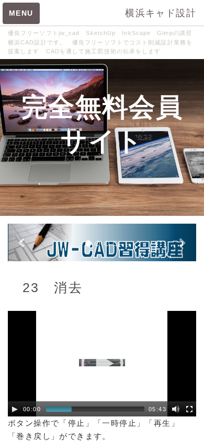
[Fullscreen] (189, 409)
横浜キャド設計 (160, 13)
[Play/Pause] (14, 409)
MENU (21, 13)
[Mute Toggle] (176, 409)
